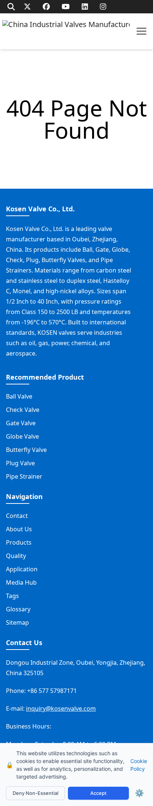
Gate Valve (21, 423)
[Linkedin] (85, 6)
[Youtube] (66, 6)
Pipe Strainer (24, 476)
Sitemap (17, 622)
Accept (98, 793)
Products (19, 542)
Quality (16, 556)
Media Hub (21, 582)
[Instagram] (103, 6)
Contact (17, 516)
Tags (12, 596)
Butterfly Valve (26, 450)
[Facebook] (46, 6)
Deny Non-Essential (35, 793)
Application (22, 569)
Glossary (18, 609)
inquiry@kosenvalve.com (61, 708)
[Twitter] (27, 6)
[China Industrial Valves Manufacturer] (66, 31)
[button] (141, 31)
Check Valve (22, 410)
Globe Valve (22, 436)
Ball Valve (19, 396)
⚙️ (139, 793)
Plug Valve (20, 463)
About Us (19, 529)
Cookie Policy (138, 765)
